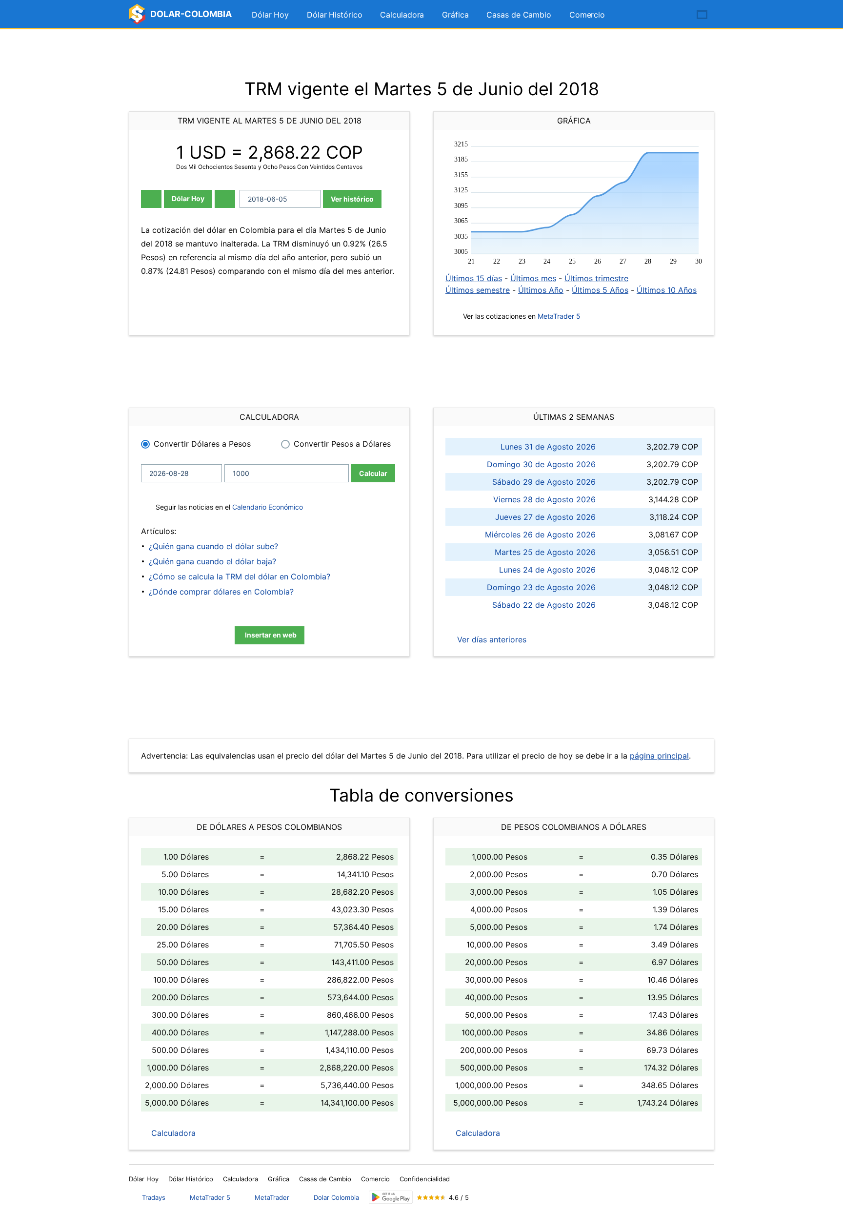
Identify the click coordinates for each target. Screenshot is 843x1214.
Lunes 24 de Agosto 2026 (547, 570)
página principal (659, 756)
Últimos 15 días (473, 278)
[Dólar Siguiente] (225, 199)
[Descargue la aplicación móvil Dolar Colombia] (391, 1197)
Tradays (153, 1197)
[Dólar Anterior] (151, 199)
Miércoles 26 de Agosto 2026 (540, 534)
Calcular (373, 473)
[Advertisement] (421, 53)
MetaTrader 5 (559, 316)
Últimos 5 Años (600, 290)
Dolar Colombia (336, 1197)
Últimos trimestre (596, 278)
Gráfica (455, 15)
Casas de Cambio (518, 15)
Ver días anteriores (490, 639)
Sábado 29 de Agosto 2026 (544, 482)
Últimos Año (540, 290)
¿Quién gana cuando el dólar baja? (212, 561)
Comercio (587, 15)
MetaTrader (272, 1197)
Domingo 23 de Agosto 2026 (541, 587)
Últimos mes (533, 278)
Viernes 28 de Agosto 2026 (544, 499)
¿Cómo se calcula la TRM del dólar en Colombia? (239, 576)
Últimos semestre (477, 290)
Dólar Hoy (270, 15)
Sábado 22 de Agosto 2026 (544, 605)
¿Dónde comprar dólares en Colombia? (221, 592)
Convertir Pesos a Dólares (342, 444)
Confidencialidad (425, 1179)
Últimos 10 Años (667, 290)
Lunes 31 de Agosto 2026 (548, 447)
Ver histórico (352, 199)
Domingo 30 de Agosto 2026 (541, 464)
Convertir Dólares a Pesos (202, 444)
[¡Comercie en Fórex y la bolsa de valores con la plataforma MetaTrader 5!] (674, 15)
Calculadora (402, 15)
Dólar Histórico (334, 15)
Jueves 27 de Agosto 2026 (545, 517)
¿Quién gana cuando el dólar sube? (213, 546)
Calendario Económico (266, 507)
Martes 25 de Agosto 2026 (545, 552)
